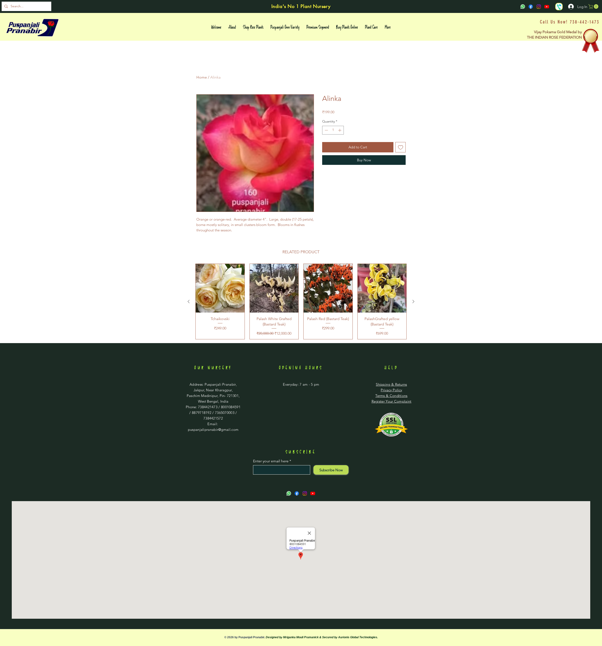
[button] (593, 6)
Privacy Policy (391, 390)
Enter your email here (271, 461)
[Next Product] (413, 301)
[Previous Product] (188, 301)
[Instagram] (539, 6)
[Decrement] (326, 130)
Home (201, 77)
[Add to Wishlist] (400, 147)
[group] (301, 301)
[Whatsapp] (523, 6)
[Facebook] (531, 6)
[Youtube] (547, 6)
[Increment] (340, 130)
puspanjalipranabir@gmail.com (213, 429)
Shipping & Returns (391, 384)
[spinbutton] (333, 130)
